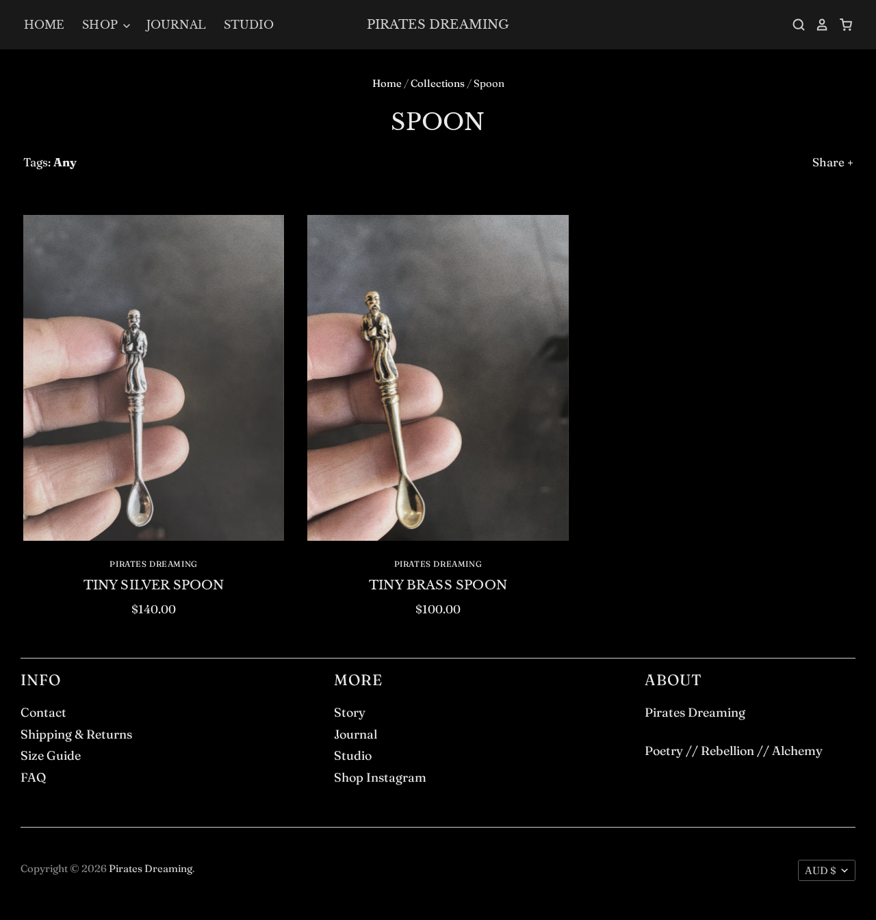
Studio (249, 24)
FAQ (33, 777)
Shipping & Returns (76, 734)
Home (44, 24)
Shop (101, 24)
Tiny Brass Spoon (438, 585)
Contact (43, 712)
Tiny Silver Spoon (153, 585)
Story (349, 712)
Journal (176, 24)
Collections (438, 83)
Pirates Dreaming (438, 24)
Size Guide (51, 755)
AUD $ (820, 870)
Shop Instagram (380, 777)
